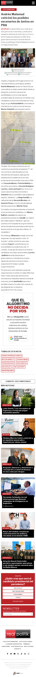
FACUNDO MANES (22, 359)
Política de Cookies (25, 641)
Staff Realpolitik (17, 646)
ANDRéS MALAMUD (8, 370)
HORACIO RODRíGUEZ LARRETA (12, 355)
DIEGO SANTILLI (22, 363)
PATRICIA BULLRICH (8, 363)
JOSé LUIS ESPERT (19, 367)
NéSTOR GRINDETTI (8, 359)
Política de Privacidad (10, 641)
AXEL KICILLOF (6, 367)
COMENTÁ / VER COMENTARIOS (18, 381)
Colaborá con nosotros (14, 644)
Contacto (17, 649)
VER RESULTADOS (18, 601)
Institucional (29, 646)
